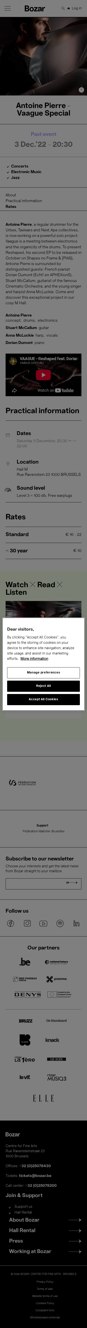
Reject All (43, 686)
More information (34, 659)
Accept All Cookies (43, 699)
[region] (43, 664)
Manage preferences (43, 672)
